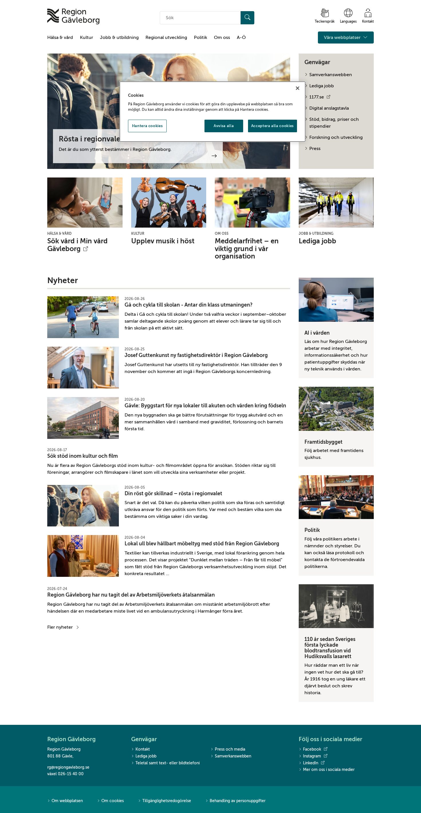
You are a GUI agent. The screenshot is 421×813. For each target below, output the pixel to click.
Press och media (230, 749)
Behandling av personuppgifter (237, 801)
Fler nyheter (60, 627)
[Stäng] (297, 88)
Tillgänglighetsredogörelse (166, 801)
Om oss (222, 37)
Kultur (86, 37)
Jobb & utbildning (119, 37)
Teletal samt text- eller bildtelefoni (167, 763)
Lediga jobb (321, 85)
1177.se (316, 97)
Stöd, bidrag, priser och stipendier (334, 123)
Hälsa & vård (60, 37)
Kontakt (142, 749)
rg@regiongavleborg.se (68, 767)
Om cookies (112, 801)
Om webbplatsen (67, 801)
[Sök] (247, 17)
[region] (212, 111)
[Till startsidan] (73, 16)
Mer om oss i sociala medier (329, 769)
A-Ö (241, 37)
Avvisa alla (224, 126)
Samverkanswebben (330, 74)
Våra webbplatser (343, 37)
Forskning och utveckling (336, 137)
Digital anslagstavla (329, 108)
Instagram (312, 756)
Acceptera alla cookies (272, 126)
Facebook (312, 749)
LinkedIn (310, 763)
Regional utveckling (166, 37)
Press (314, 148)
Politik (200, 37)
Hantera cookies (147, 126)
